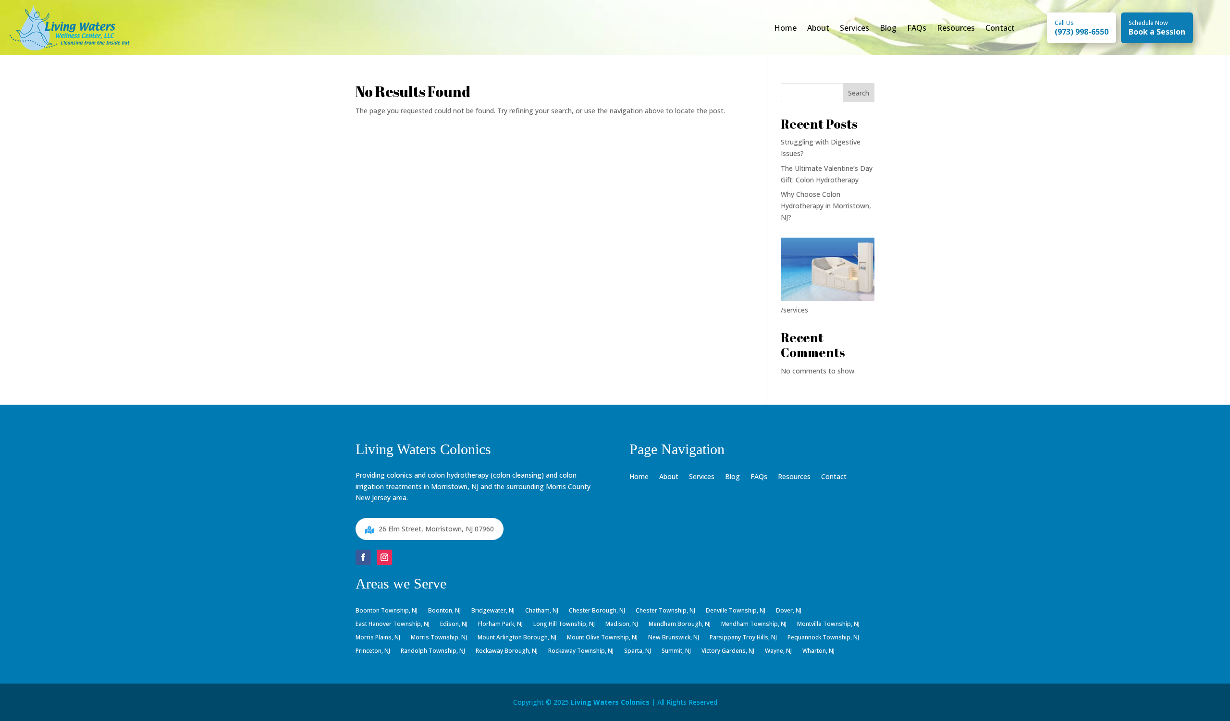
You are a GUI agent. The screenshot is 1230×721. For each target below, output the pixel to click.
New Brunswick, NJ (673, 638)
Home (785, 28)
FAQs (916, 28)
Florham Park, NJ (500, 624)
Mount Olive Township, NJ (602, 638)
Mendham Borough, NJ (680, 624)
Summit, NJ (676, 651)
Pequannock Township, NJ (823, 638)
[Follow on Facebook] (363, 557)
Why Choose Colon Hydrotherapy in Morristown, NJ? (826, 206)
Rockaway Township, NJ (581, 651)
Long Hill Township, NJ (564, 624)
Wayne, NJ (778, 651)
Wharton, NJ (818, 651)
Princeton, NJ (373, 651)
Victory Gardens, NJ (727, 651)
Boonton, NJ (444, 611)
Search (858, 92)
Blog (888, 28)
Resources (956, 28)
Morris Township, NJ (439, 638)
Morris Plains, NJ (378, 638)
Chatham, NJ (541, 611)
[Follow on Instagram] (384, 557)
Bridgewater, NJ (493, 611)
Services (854, 28)
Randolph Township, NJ (433, 651)
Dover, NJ (788, 611)
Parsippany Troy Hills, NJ (743, 638)
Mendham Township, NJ (754, 624)
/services (794, 309)
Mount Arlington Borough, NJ (517, 638)
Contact (1000, 28)
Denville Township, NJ (735, 611)
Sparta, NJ (637, 651)
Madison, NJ (621, 624)
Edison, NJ (453, 624)
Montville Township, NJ (828, 624)
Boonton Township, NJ (387, 611)
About (818, 28)
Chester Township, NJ (665, 611)
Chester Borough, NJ (597, 611)
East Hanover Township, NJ (393, 624)
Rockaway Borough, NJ (507, 651)
